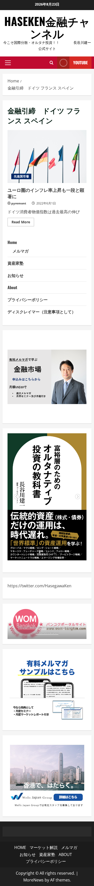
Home (12, 242)
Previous (16, 496)
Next (77, 496)
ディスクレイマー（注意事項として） (42, 312)
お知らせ (16, 275)
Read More (23, 222)
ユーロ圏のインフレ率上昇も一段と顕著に (47, 156)
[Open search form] (51, 63)
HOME (20, 847)
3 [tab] (54, 552)
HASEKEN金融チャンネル (47, 27)
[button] (8, 62)
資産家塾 (16, 263)
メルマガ (21, 251)
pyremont (18, 203)
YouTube (80, 62)
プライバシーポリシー (28, 299)
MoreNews (33, 880)
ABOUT (65, 854)
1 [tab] (39, 552)
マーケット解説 (44, 847)
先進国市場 (21, 176)
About (12, 287)
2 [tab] (47, 552)
